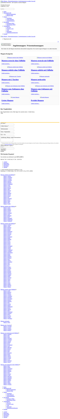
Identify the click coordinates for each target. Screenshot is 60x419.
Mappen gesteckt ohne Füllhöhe (13, 61)
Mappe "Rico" (7, 350)
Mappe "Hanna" (7, 188)
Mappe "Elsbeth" (7, 239)
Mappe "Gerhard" (8, 213)
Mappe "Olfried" (7, 193)
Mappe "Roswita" (8, 352)
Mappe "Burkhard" (8, 231)
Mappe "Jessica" (7, 374)
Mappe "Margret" (8, 376)
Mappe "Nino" (7, 192)
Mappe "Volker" (7, 383)
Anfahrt (5, 162)
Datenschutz (6, 164)
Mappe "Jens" (7, 263)
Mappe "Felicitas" (8, 338)
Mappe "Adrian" (7, 176)
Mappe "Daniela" (8, 334)
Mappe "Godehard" (8, 250)
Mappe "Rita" (7, 351)
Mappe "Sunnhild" (8, 218)
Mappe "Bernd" (7, 228)
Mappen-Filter (9, 15)
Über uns (8, 27)
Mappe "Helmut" (7, 371)
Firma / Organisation (5, 131)
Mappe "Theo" (7, 280)
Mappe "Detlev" (7, 209)
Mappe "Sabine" (7, 380)
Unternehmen (7, 26)
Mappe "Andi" (7, 290)
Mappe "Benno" (7, 293)
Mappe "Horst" (7, 308)
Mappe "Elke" (7, 337)
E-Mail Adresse (5, 126)
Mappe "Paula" (7, 269)
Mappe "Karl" (7, 343)
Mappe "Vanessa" (8, 360)
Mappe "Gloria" (7, 248)
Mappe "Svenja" (7, 316)
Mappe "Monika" (8, 215)
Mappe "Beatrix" (7, 292)
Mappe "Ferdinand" (8, 184)
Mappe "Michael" (8, 347)
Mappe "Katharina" (8, 345)
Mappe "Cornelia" (8, 180)
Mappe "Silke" (7, 381)
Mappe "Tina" (7, 202)
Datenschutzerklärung (9, 144)
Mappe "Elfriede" (8, 182)
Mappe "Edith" (7, 238)
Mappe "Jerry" (7, 264)
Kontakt (5, 34)
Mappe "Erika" (7, 367)
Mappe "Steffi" (7, 276)
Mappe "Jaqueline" (8, 261)
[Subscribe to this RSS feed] (58, 41)
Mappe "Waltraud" (8, 221)
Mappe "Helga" (7, 342)
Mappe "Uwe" (7, 359)
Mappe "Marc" (7, 310)
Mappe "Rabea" (7, 348)
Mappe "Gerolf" (7, 247)
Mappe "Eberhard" (8, 236)
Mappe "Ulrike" (7, 317)
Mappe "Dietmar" (8, 301)
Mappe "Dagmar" (8, 297)
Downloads (6, 22)
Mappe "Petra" (7, 314)
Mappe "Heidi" (7, 255)
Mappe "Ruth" (7, 354)
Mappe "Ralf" (7, 217)
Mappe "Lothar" (7, 267)
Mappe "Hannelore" (8, 252)
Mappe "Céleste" (7, 294)
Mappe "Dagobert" (8, 298)
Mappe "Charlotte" (8, 177)
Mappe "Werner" (7, 285)
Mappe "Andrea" (7, 225)
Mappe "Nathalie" (8, 377)
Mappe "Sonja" (7, 355)
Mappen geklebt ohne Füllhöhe (13, 70)
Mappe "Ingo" (7, 372)
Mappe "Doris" (7, 235)
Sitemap (5, 167)
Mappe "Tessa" (7, 279)
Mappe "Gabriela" (8, 339)
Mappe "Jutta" (7, 189)
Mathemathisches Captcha (7, 145)
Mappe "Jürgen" (7, 309)
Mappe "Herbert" (8, 256)
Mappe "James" (7, 260)
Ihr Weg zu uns (9, 28)
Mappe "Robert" (7, 271)
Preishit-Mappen (37, 100)
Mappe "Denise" (7, 300)
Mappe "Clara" (7, 207)
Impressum (8, 31)
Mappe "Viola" (7, 283)
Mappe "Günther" (8, 251)
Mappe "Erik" (7, 366)
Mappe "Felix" (7, 240)
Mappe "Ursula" (7, 358)
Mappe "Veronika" (8, 318)
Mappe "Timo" (7, 201)
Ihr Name (3, 123)
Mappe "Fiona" (7, 243)
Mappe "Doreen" (7, 234)
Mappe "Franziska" (8, 368)
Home (5, 11)
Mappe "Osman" (7, 268)
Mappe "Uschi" (7, 203)
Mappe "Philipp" (7, 379)
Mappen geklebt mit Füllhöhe (42, 70)
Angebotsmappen (10, 20)
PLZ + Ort (3, 134)
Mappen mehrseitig (38, 80)
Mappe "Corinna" (8, 178)
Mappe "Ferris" (7, 242)
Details (5, 16)
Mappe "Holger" (7, 330)
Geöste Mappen (10, 19)
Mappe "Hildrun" (8, 258)
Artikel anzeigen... (6, 63)
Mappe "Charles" (8, 329)
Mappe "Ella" (7, 302)
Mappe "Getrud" (7, 341)
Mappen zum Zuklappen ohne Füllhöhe (10, 364)
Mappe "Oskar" (7, 196)
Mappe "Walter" (7, 284)
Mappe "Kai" (7, 265)
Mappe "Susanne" (8, 198)
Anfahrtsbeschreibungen (12, 32)
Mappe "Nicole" (7, 190)
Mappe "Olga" (7, 322)
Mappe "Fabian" (7, 210)
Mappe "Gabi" (7, 185)
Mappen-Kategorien (11, 14)
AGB (7, 30)
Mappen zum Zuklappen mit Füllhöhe (9, 333)
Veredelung (9, 18)
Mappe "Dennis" (7, 181)
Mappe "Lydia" (7, 375)
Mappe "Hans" (7, 254)
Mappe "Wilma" (7, 287)
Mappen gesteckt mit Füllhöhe (42, 61)
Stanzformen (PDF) (11, 24)
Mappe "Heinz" (7, 305)
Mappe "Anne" (7, 226)
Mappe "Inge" (7, 259)
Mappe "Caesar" (7, 327)
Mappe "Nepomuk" (8, 312)
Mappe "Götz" (7, 214)
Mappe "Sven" (7, 199)
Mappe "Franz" (7, 244)
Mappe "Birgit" (7, 230)
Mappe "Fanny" (7, 211)
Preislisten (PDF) (10, 23)
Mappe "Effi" (7, 335)
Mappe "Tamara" (7, 277)
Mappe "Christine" (8, 296)
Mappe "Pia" (7, 197)
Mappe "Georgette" (8, 246)
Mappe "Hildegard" (8, 306)
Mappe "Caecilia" (8, 326)
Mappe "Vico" (7, 281)
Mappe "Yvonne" (8, 384)
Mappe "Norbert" (8, 313)
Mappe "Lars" (7, 346)
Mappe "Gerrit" (7, 186)
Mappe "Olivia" (7, 194)
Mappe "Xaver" (7, 362)
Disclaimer (6, 166)
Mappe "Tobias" (7, 356)
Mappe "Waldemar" (8, 219)
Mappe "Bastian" (7, 227)
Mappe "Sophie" (7, 275)
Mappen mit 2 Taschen (10, 80)
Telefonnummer (4, 129)
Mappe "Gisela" (7, 304)
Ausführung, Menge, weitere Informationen (11, 137)
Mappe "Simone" (8, 273)
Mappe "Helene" (7, 370)
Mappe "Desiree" (8, 232)
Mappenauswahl (7, 12)
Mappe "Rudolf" (7, 272)
